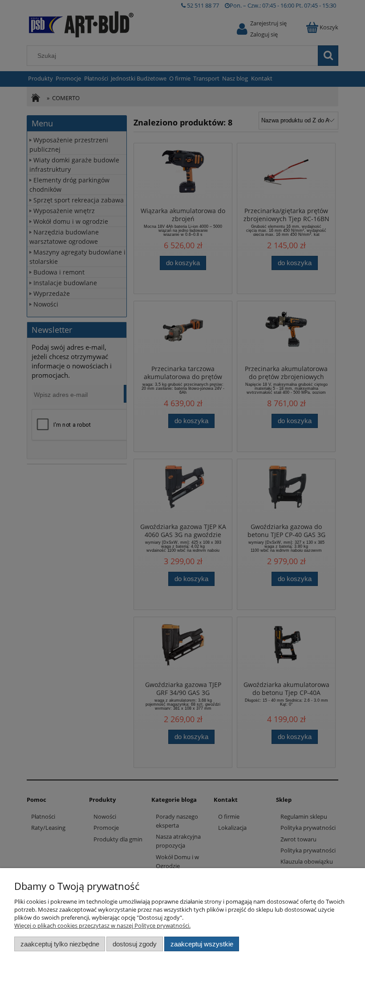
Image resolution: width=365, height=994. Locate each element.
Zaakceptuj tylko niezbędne (59, 944)
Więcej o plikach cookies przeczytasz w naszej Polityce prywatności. (102, 925)
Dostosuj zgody (135, 944)
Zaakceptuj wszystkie (201, 944)
